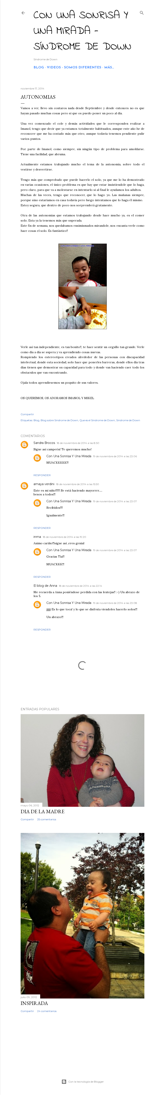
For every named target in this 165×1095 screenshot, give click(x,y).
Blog (36, 420)
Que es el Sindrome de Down (97, 420)
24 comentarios (47, 1011)
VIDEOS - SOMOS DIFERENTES (74, 67)
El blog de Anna (45, 586)
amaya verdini (44, 484)
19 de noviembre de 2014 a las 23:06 (115, 456)
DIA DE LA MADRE (42, 811)
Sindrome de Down (128, 420)
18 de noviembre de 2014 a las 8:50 (78, 443)
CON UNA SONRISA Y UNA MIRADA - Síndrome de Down (82, 31)
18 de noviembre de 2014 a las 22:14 (80, 585)
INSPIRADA (34, 1003)
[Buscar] (141, 12)
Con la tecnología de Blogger (86, 1081)
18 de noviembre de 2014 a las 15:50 (77, 484)
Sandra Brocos (44, 443)
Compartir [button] (27, 414)
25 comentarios (46, 819)
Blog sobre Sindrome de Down (59, 420)
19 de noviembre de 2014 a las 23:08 (115, 603)
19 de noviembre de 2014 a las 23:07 (115, 501)
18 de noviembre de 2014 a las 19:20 (64, 536)
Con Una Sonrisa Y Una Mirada (68, 456)
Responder (42, 475)
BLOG (39, 67)
